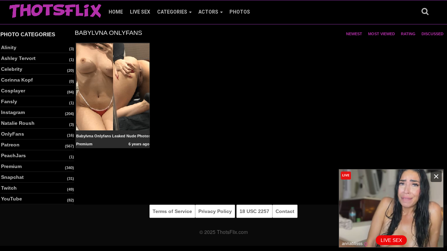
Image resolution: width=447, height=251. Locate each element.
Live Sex (140, 12)
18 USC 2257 (254, 211)
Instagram (13, 112)
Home (116, 12)
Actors (208, 12)
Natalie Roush (18, 123)
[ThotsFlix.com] (55, 9)
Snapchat (12, 177)
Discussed (433, 34)
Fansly (9, 101)
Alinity (8, 47)
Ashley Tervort (18, 58)
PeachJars (13, 155)
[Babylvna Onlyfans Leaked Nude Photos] (112, 86)
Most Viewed (381, 34)
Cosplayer (13, 90)
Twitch (9, 188)
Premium (11, 166)
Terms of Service (172, 211)
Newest (354, 34)
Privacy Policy (215, 211)
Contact (285, 211)
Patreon (10, 144)
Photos (239, 12)
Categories (172, 12)
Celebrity (11, 69)
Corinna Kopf (17, 80)
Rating (408, 34)
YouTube (11, 198)
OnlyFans (12, 134)
